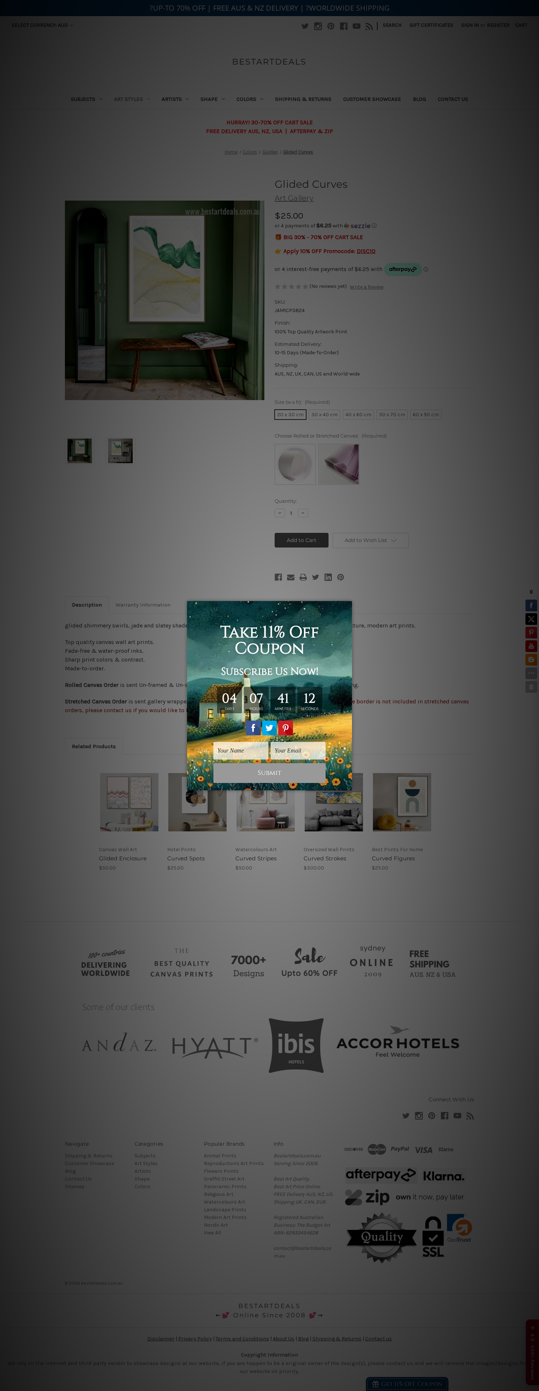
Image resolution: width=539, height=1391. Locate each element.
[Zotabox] (347, 783)
